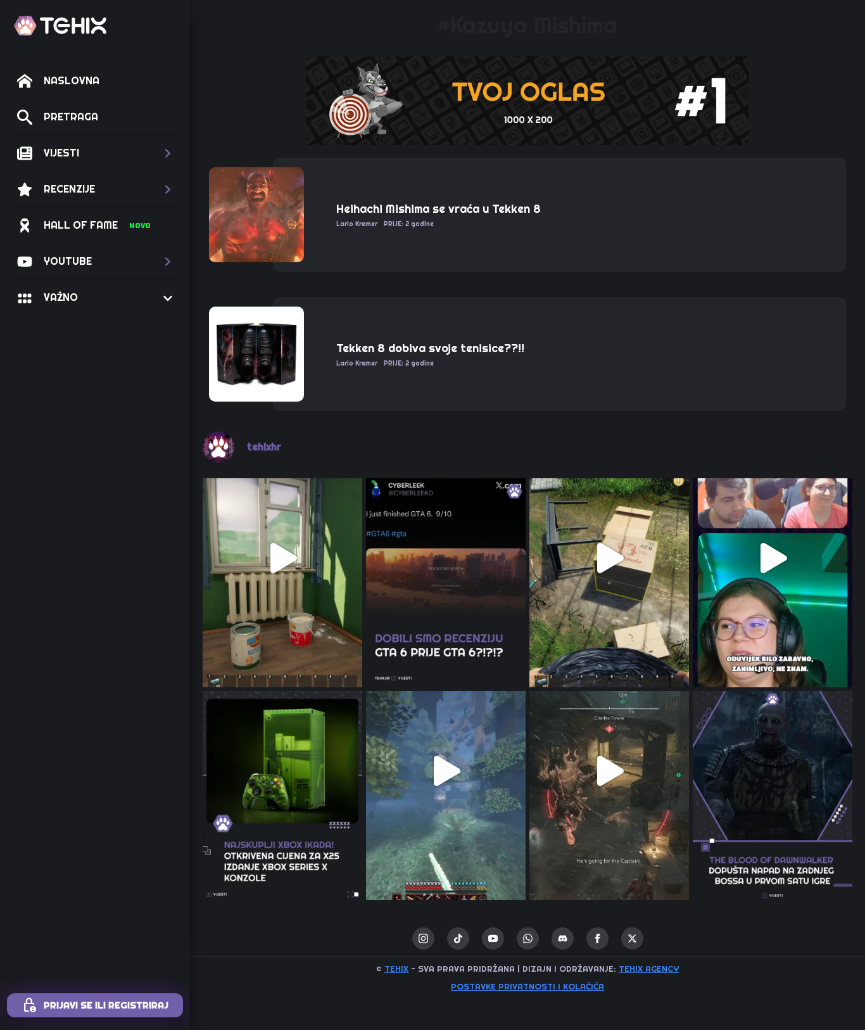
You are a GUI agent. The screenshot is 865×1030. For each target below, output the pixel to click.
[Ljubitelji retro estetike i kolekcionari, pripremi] (282, 771)
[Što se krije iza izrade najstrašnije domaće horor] (772, 558)
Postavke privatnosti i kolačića (527, 986)
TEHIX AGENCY (649, 968)
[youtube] (493, 938)
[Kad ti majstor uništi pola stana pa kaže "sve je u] (282, 558)
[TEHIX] (60, 25)
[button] (95, 153)
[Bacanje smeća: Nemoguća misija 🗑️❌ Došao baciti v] (609, 558)
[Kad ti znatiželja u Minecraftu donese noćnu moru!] (446, 771)
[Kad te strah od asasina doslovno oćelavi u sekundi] (609, 771)
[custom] (458, 938)
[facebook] (597, 938)
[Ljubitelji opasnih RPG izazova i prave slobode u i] (772, 771)
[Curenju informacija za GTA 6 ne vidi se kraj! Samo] (446, 558)
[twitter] (632, 938)
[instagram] (423, 938)
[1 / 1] (527, 100)
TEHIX (396, 968)
